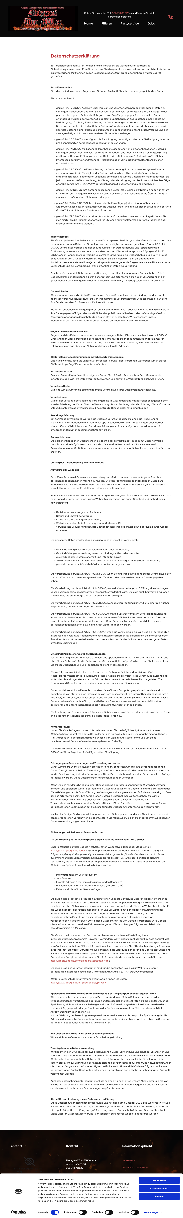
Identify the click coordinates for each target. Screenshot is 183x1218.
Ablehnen (159, 1196)
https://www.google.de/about (67, 850)
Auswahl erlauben (159, 1188)
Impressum (128, 1160)
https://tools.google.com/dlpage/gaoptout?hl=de (79, 960)
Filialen (107, 23)
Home (88, 23)
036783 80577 (120, 13)
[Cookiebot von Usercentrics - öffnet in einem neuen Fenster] (18, 1212)
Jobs (151, 23)
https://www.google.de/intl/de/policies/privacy (78, 982)
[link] (29, 1161)
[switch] (83, 1212)
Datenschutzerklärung (135, 1167)
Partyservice (130, 23)
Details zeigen (151, 1212)
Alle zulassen (159, 1180)
